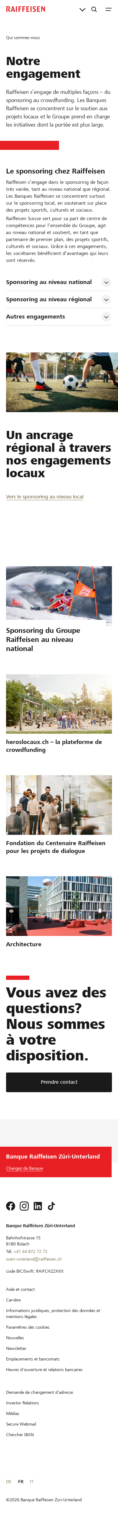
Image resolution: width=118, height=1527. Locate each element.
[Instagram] (24, 1206)
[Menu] (108, 9)
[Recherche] (94, 9)
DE (8, 1481)
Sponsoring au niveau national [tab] (49, 282)
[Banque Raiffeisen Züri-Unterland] (26, 9)
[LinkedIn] (37, 1206)
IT (31, 1481)
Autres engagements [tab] (35, 316)
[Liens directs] (82, 9)
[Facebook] (10, 1206)
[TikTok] (51, 1206)
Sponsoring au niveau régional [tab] (49, 299)
